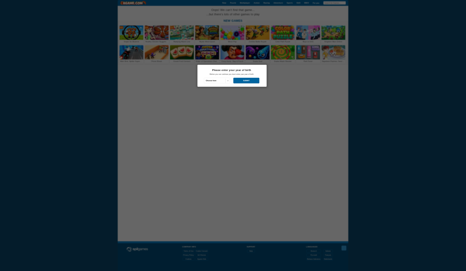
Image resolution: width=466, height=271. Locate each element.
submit (246, 81)
